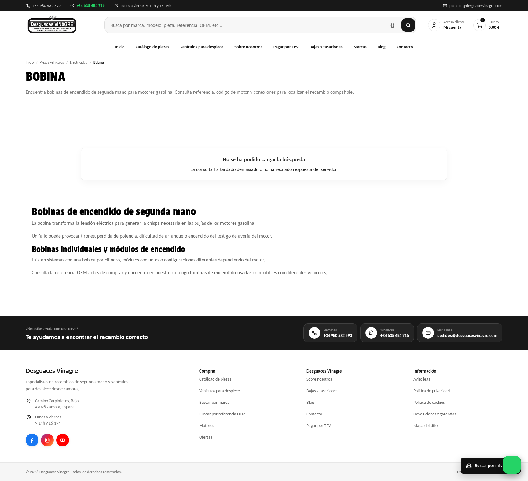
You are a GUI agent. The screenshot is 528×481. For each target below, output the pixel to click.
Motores (206, 425)
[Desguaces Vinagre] (52, 25)
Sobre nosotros (248, 46)
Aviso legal (422, 379)
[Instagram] (47, 440)
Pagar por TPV (286, 46)
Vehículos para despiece (201, 46)
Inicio (120, 46)
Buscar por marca (214, 402)
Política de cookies (429, 402)
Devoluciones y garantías (434, 414)
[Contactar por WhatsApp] (512, 465)
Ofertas (205, 437)
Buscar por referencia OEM (222, 414)
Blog (382, 46)
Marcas (360, 46)
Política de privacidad (431, 390)
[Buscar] (408, 25)
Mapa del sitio (425, 425)
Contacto (405, 46)
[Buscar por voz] (392, 25)
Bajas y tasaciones (326, 46)
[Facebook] (32, 440)
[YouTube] (62, 440)
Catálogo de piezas (152, 46)
